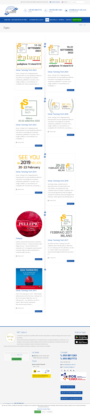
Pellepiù (19, 238)
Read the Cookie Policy (43, 409)
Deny (43, 411)
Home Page (7, 20)
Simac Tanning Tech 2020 (58, 114)
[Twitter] (71, 370)
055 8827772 (69, 358)
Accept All (37, 411)
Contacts (69, 20)
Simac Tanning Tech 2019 (26, 172)
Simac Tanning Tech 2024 (26, 70)
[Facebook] (62, 370)
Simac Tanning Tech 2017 (58, 240)
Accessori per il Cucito (36, 20)
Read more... (38, 88)
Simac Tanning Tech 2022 (26, 125)
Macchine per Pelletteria (19, 20)
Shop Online (77, 20)
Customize (49, 411)
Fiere (47, 20)
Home (80, 24)
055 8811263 (69, 355)
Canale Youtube (55, 2)
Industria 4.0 (53, 20)
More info (19, 354)
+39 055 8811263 (55, 10)
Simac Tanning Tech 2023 (58, 72)
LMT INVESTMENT (68, 387)
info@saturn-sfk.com (77, 10)
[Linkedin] (74, 370)
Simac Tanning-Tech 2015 (26, 290)
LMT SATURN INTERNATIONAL (72, 392)
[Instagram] (68, 370)
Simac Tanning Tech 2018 (58, 181)
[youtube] (65, 370)
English (65, 2)
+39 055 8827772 (35, 10)
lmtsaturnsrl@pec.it (69, 367)
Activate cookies (17, 359)
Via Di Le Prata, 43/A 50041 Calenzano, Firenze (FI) (35, 2)
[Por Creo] (73, 376)
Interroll (62, 20)
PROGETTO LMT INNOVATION (72, 398)
